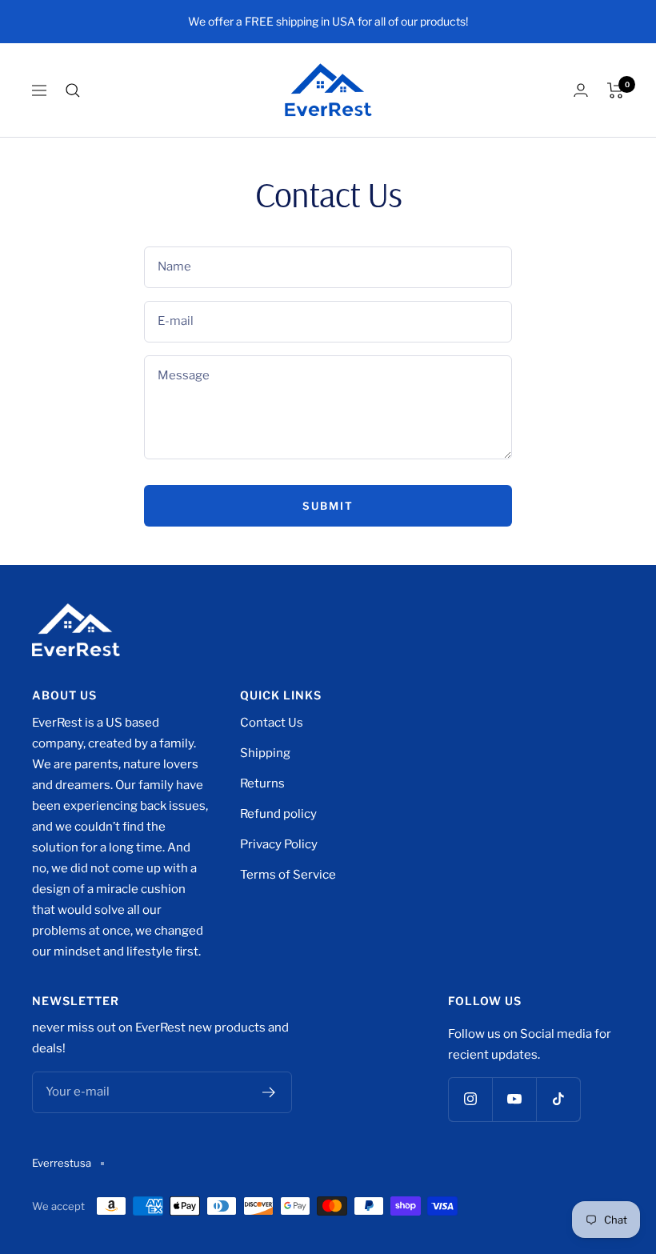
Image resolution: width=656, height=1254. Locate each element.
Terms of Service (288, 874)
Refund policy (278, 814)
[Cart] (615, 90)
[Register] (269, 1092)
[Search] (73, 90)
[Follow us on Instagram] (470, 1099)
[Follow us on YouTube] (514, 1099)
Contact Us (271, 722)
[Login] (581, 90)
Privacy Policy (279, 844)
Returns (262, 783)
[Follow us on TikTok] (558, 1099)
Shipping (265, 753)
